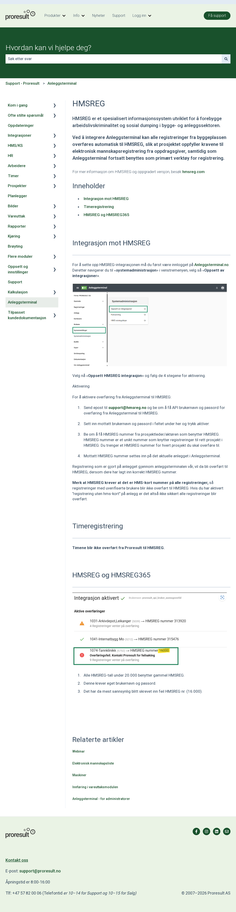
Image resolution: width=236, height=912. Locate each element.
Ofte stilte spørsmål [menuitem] (25, 115)
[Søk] (226, 59)
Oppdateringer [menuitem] (21, 125)
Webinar (78, 751)
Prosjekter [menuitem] (17, 185)
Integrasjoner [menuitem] (19, 135)
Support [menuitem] (15, 282)
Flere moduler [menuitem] (20, 256)
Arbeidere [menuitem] (17, 165)
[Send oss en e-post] (226, 831)
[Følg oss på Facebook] (196, 831)
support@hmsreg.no (127, 407)
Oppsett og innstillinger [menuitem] (18, 269)
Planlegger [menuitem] (17, 196)
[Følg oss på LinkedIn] (216, 831)
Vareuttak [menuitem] (16, 216)
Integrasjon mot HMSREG (106, 198)
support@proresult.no (40, 871)
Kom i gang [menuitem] (17, 105)
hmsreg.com (193, 171)
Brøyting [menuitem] (15, 246)
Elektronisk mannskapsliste (93, 763)
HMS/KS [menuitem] (15, 145)
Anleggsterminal (62, 83)
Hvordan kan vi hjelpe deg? (48, 47)
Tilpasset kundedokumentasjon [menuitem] (27, 315)
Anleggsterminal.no (211, 264)
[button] (54, 105)
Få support (217, 15)
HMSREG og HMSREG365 (106, 214)
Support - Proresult (22, 83)
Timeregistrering (99, 206)
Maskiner (79, 775)
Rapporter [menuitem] (17, 226)
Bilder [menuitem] (13, 206)
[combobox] (114, 59)
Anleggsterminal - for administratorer (101, 799)
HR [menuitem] (10, 155)
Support (118, 15)
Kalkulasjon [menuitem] (18, 292)
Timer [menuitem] (13, 176)
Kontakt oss (17, 860)
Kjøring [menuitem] (14, 236)
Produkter (52, 15)
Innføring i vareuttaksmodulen (95, 787)
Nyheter (98, 15)
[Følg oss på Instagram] (206, 831)
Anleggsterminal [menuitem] (22, 302)
